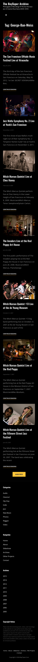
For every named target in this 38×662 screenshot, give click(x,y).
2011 (5, 588)
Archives (6, 552)
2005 (5, 612)
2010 (5, 592)
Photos (6, 517)
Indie (5, 505)
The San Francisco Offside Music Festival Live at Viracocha (19, 58)
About (5, 544)
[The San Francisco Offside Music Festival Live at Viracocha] (19, 41)
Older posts (19, 474)
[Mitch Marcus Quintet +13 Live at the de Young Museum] (19, 289)
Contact (6, 560)
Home (5, 540)
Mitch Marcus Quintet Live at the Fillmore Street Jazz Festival (17, 433)
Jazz (4, 509)
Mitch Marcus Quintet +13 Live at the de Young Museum (18, 306)
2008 (5, 600)
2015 (5, 576)
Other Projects (8, 556)
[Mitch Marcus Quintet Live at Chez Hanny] (19, 161)
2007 (5, 604)
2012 (5, 584)
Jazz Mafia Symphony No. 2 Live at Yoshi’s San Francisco (18, 123)
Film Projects (31, 651)
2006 (5, 608)
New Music (7, 513)
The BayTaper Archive (16, 4)
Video (5, 525)
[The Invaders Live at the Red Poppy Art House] (19, 225)
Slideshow (7, 548)
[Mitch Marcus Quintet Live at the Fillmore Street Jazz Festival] (19, 414)
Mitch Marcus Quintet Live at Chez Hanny (17, 178)
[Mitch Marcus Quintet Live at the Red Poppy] (19, 350)
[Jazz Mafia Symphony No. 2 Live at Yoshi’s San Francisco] (19, 105)
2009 (5, 596)
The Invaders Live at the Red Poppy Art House (17, 243)
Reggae (6, 521)
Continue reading (9, 89)
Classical (6, 497)
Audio (5, 493)
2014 (5, 580)
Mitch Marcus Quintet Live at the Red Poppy (17, 367)
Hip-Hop (6, 501)
